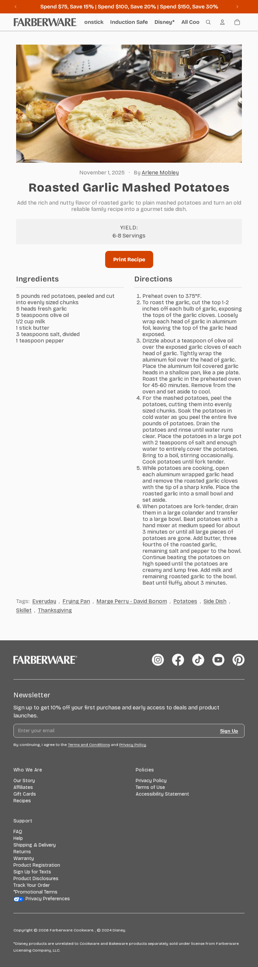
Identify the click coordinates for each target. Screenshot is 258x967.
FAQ (17, 832)
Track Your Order (31, 885)
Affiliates (23, 787)
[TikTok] (198, 660)
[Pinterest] (238, 660)
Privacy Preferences (48, 899)
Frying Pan (76, 601)
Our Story (24, 781)
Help (18, 838)
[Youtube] (218, 660)
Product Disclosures (35, 878)
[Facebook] (178, 660)
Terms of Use (150, 787)
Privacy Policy (151, 781)
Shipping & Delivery (34, 845)
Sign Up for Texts (32, 872)
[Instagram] (158, 660)
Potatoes (185, 601)
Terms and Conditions (89, 744)
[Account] (222, 22)
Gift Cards (24, 794)
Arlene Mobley (160, 172)
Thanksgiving (55, 610)
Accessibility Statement (162, 794)
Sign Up (229, 731)
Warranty (23, 858)
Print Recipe (129, 259)
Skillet (24, 610)
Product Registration (36, 865)
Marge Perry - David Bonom (131, 601)
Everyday (44, 601)
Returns (22, 852)
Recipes (22, 801)
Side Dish (215, 601)
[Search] (208, 22)
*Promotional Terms (35, 892)
